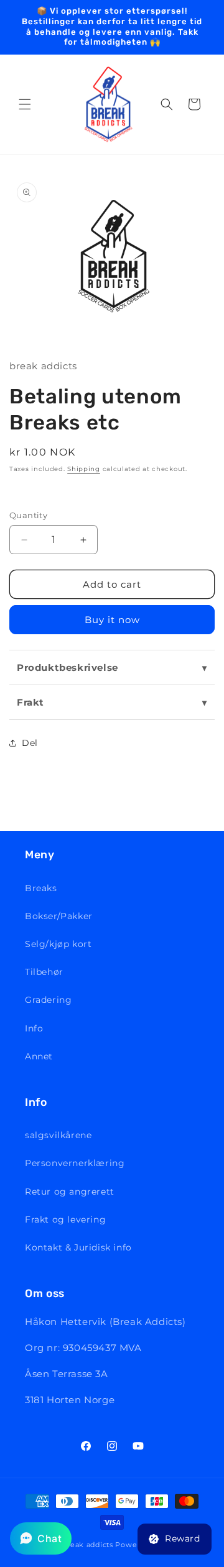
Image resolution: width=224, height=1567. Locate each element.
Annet (39, 1056)
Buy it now (112, 620)
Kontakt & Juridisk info (78, 1247)
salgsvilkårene (58, 1135)
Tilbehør (44, 971)
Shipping (83, 469)
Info (34, 1028)
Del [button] (30, 742)
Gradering (48, 999)
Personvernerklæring (74, 1163)
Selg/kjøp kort (58, 944)
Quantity (28, 515)
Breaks (41, 888)
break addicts (88, 1544)
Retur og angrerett (69, 1191)
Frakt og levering (65, 1219)
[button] (25, 104)
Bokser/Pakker (59, 916)
